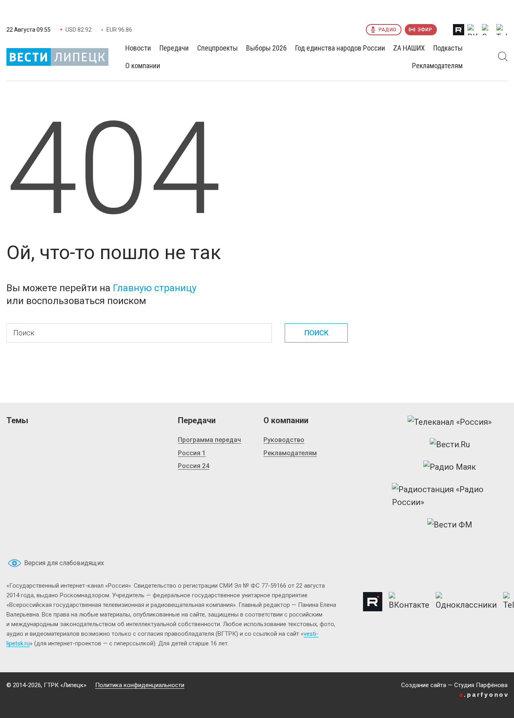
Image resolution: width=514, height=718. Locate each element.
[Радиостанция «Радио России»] (450, 496)
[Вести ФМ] (449, 524)
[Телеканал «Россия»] (450, 422)
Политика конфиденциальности (139, 685)
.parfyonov (484, 694)
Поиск (316, 333)
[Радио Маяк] (449, 466)
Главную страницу (154, 288)
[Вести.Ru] (450, 444)
